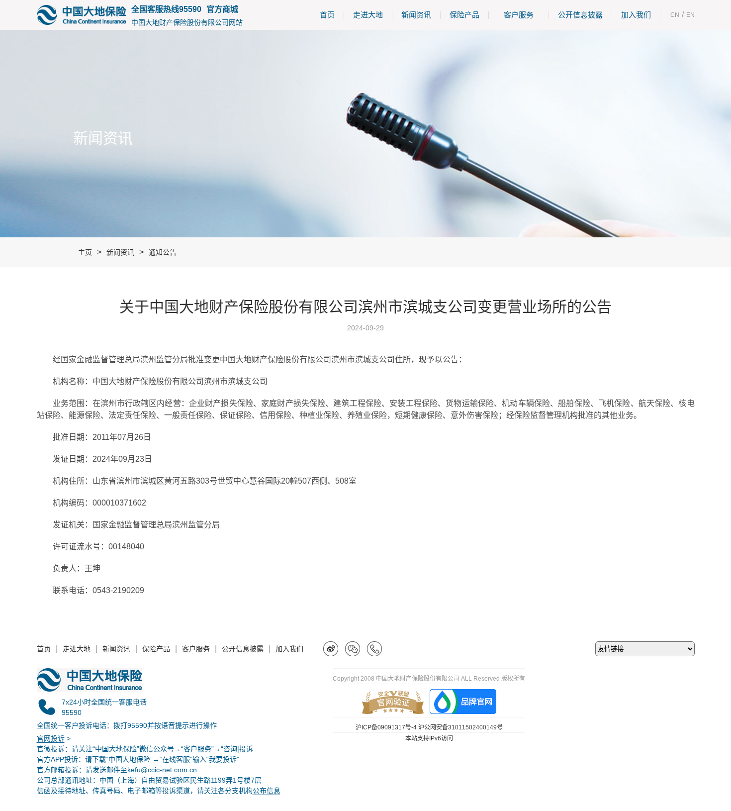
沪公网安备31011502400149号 (460, 727)
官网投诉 (51, 738)
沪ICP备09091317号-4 (386, 727)
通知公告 (163, 252)
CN (674, 14)
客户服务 (519, 14)
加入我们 (636, 14)
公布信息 (266, 791)
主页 (85, 252)
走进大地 (368, 14)
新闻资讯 (416, 14)
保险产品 (464, 14)
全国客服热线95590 (166, 9)
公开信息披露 (580, 14)
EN (690, 14)
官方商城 (222, 9)
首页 (327, 14)
